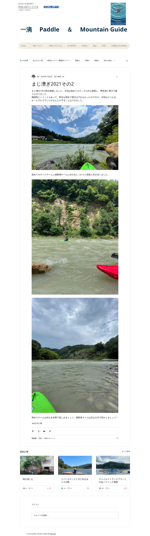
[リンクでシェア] (50, 431)
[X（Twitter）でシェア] (38, 431)
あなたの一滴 (38, 60)
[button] (127, 61)
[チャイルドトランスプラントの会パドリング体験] (113, 465)
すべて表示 (126, 451)
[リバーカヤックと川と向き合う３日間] (75, 465)
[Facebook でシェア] (33, 431)
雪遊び (77, 60)
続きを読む (108, 60)
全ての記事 (24, 60)
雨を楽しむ (28, 479)
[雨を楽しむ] (37, 465)
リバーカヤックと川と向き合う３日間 (74, 480)
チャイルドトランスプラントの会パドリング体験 (112, 480)
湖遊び (96, 60)
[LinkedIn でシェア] (44, 431)
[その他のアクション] (117, 76)
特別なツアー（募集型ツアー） (58, 60)
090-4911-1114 (28, 7)
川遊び (87, 60)
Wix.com (53, 534)
